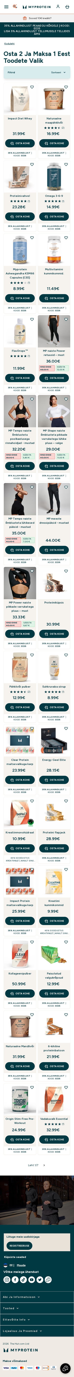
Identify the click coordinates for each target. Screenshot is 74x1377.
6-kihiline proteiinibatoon (54, 1048)
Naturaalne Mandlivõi (20, 1046)
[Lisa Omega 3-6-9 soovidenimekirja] (66, 164)
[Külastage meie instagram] (6, 1279)
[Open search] (15, 7)
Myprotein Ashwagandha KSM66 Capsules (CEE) (20, 273)
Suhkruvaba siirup (54, 686)
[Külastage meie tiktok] (23, 1279)
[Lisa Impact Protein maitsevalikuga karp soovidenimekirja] (32, 869)
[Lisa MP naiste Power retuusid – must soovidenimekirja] (66, 319)
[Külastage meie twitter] (39, 1279)
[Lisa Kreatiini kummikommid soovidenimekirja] (66, 869)
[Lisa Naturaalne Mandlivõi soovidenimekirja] (32, 1014)
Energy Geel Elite (54, 759)
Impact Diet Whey (20, 118)
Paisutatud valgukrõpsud (54, 975)
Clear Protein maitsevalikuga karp (20, 761)
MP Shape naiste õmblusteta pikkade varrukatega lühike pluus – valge (54, 436)
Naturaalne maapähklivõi (54, 120)
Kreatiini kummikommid (54, 903)
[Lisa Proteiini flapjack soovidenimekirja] (66, 801)
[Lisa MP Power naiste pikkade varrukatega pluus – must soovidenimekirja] (32, 571)
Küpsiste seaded (15, 1257)
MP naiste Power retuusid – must (54, 352)
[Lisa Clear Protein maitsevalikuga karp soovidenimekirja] (32, 728)
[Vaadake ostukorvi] (67, 7)
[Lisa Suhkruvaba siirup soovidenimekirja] (66, 655)
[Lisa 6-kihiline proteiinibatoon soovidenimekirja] (66, 1014)
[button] (65, 1368)
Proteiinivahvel (20, 195)
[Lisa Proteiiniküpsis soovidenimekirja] (66, 571)
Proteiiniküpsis (54, 602)
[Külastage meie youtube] (31, 1279)
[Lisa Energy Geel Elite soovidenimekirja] (66, 728)
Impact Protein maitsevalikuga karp (20, 903)
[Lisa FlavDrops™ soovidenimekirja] (32, 319)
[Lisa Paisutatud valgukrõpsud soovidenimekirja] (66, 942)
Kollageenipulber (20, 973)
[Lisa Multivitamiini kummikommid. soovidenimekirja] (66, 237)
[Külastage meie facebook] (15, 1279)
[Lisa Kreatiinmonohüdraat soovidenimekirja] (32, 801)
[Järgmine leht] (44, 1165)
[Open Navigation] (6, 7)
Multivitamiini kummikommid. (54, 271)
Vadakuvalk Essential (54, 1118)
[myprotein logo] (36, 7)
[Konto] (58, 6)
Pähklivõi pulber (19, 686)
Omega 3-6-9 (54, 195)
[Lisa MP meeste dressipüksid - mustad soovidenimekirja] (66, 487)
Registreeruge (19, 1245)
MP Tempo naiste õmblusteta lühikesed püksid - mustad (20, 522)
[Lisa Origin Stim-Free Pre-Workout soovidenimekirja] (32, 1087)
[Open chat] (48, 1279)
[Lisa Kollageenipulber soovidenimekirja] (32, 942)
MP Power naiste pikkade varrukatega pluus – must (20, 606)
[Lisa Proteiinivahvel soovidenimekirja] (32, 164)
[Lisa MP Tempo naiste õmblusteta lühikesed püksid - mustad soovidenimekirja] (32, 487)
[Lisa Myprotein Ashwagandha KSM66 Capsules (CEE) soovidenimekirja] (32, 237)
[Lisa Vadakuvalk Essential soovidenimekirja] (66, 1087)
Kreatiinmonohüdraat (20, 832)
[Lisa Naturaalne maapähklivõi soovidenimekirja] (66, 87)
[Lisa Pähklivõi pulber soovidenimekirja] (32, 655)
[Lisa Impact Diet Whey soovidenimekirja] (32, 87)
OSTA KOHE (22, 143)
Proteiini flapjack (54, 832)
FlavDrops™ (20, 350)
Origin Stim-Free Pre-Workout (20, 1120)
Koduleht (9, 43)
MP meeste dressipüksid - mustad (54, 520)
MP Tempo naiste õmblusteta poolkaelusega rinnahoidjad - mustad (19, 436)
